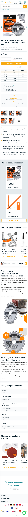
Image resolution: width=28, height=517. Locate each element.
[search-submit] (25, 6)
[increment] (2, 59)
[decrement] (9, 59)
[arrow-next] (26, 245)
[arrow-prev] (1, 245)
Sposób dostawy (10, 85)
